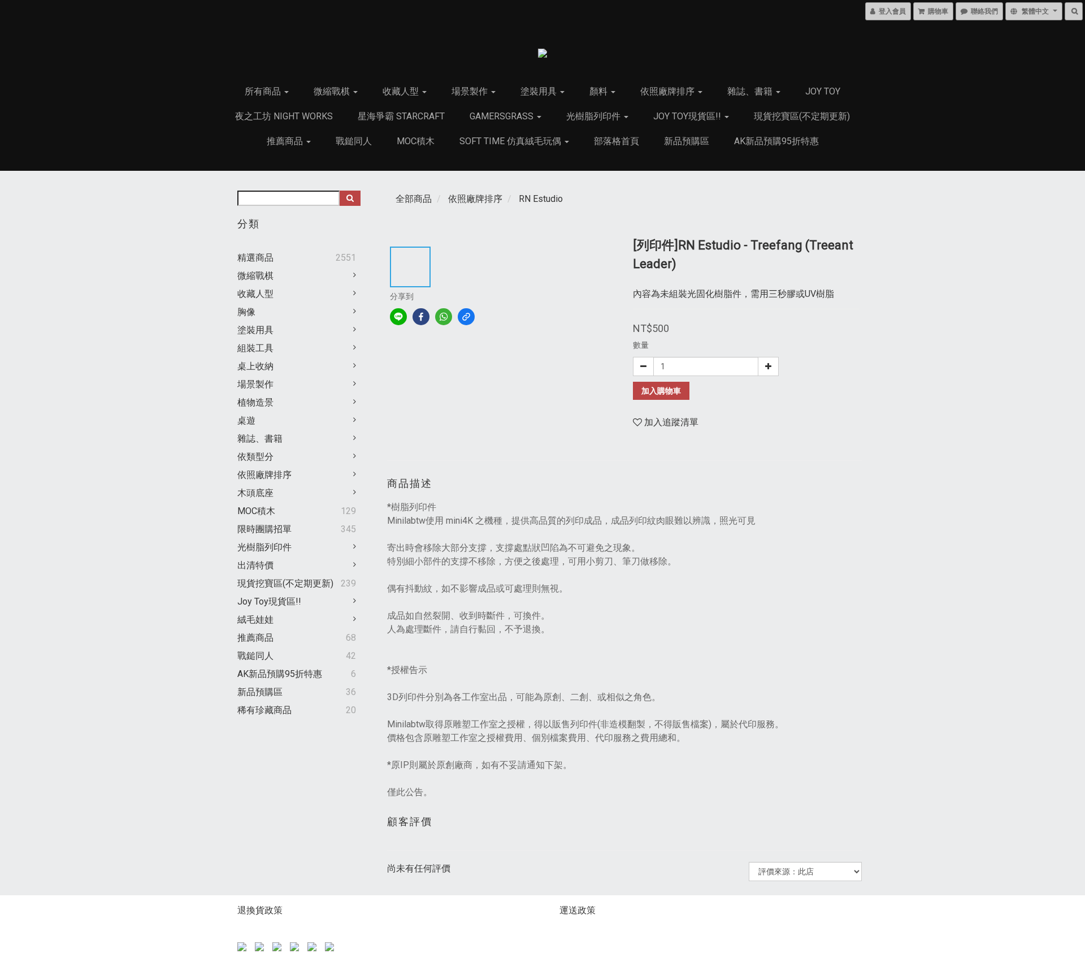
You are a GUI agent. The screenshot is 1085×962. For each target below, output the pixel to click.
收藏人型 (402, 91)
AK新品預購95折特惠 (776, 141)
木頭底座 (255, 493)
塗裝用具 (539, 91)
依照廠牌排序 (668, 91)
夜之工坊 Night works (284, 116)
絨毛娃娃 (255, 619)
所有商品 (264, 91)
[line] (398, 316)
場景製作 (471, 91)
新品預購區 (686, 141)
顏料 (599, 91)
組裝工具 (255, 348)
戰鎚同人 (354, 141)
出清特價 (255, 565)
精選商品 (255, 257)
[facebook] (421, 316)
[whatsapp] (443, 316)
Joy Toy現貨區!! (688, 116)
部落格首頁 (616, 141)
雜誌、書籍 (751, 91)
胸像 (246, 312)
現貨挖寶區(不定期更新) (802, 116)
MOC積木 (416, 141)
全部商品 (414, 198)
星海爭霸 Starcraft (401, 116)
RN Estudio (541, 198)
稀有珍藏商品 (264, 710)
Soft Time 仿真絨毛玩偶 (511, 141)
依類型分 (255, 456)
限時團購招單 (264, 529)
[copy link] (466, 316)
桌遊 (246, 420)
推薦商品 (286, 141)
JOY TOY (822, 91)
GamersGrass (503, 116)
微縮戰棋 (333, 91)
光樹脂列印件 (594, 116)
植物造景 (255, 402)
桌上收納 (255, 366)
